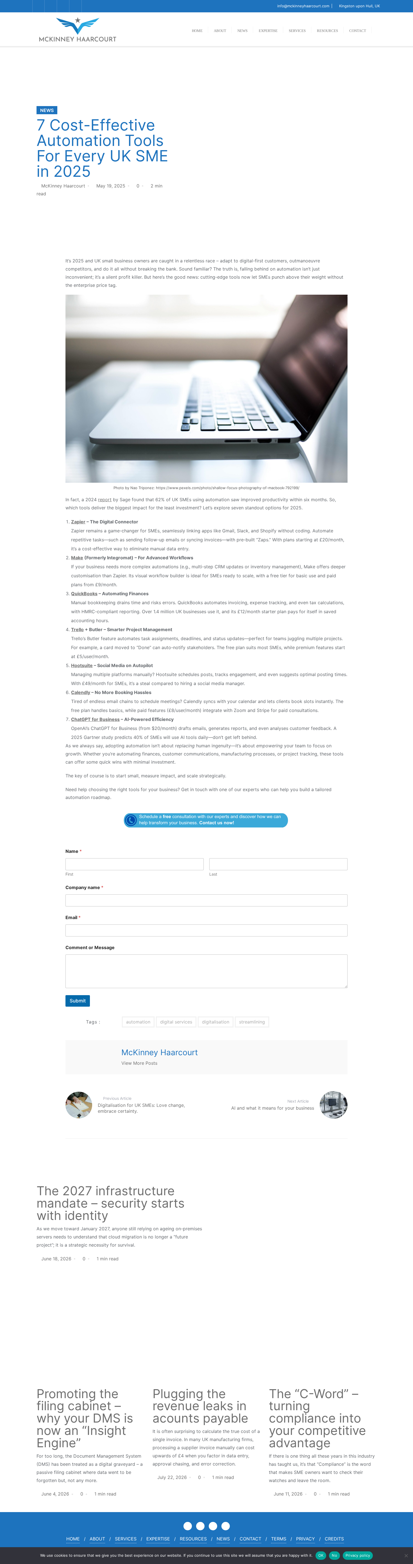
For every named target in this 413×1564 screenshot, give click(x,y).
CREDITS (334, 1539)
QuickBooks (84, 593)
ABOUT (97, 1539)
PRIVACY (305, 1539)
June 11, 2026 (288, 1494)
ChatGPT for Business (95, 719)
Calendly (80, 692)
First (69, 874)
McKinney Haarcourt (63, 186)
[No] (406, 1555)
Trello (77, 629)
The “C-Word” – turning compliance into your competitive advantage (317, 1418)
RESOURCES (193, 1539)
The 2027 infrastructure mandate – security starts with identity (111, 1203)
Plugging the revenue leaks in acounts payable (200, 1406)
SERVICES (126, 1539)
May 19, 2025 (111, 186)
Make (77, 557)
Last (213, 874)
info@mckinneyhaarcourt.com (303, 6)
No (334, 1555)
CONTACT (250, 1539)
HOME (73, 1539)
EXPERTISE (158, 1539)
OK (321, 1555)
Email (73, 917)
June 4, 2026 (55, 1494)
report (105, 499)
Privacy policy (358, 1555)
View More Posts (139, 1063)
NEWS (47, 110)
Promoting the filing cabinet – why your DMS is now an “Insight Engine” (85, 1418)
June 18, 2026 (56, 1258)
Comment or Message (90, 947)
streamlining (252, 1022)
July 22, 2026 (172, 1477)
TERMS (278, 1539)
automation (138, 1022)
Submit (78, 1001)
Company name (84, 887)
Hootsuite (82, 665)
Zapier (78, 522)
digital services (176, 1022)
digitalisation (215, 1022)
